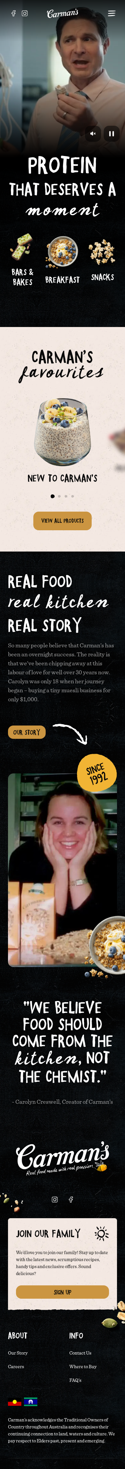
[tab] (53, 496)
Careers (16, 1367)
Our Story (26, 732)
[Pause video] (112, 134)
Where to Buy (83, 1367)
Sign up (62, 1292)
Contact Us (80, 1353)
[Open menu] (111, 13)
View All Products (62, 521)
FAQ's (75, 1380)
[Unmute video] (93, 134)
